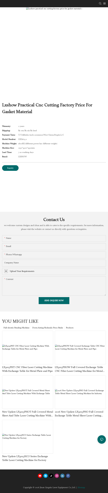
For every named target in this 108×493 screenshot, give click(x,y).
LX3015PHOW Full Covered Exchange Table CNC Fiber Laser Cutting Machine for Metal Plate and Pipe (79, 369)
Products (70, 328)
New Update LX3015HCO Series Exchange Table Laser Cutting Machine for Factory (25, 458)
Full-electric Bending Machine (16, 328)
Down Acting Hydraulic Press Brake (47, 328)
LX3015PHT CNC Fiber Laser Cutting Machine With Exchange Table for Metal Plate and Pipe (27, 369)
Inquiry (10, 168)
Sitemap (81, 488)
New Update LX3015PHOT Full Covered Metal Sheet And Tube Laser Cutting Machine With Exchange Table (27, 414)
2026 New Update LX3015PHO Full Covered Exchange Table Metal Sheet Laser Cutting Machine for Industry (79, 414)
